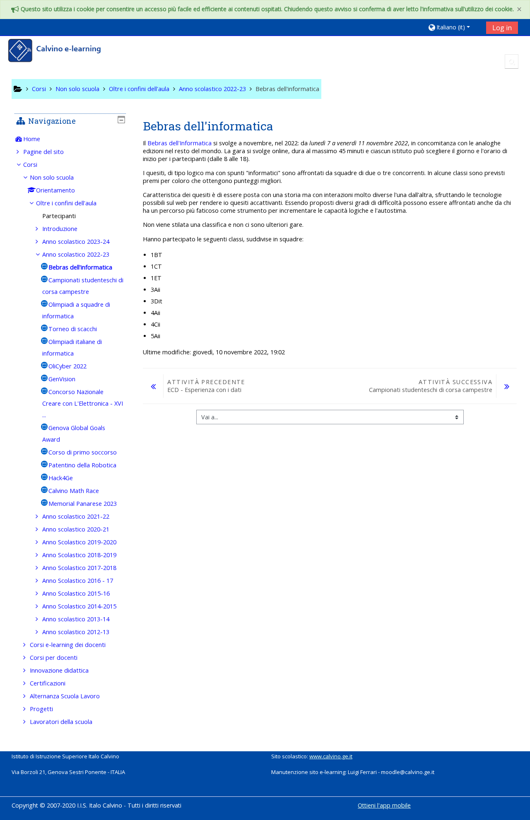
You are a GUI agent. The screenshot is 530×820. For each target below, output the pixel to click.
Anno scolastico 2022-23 (75, 254)
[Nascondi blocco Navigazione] (121, 119)
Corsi (30, 164)
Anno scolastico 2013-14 (75, 619)
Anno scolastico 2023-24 (75, 241)
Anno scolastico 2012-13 (75, 632)
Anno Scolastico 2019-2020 (79, 542)
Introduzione (59, 229)
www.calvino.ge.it (330, 756)
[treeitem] (70, 139)
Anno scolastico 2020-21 (75, 529)
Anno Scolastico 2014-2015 (79, 606)
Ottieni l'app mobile (384, 805)
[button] (454, 27)
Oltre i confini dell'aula (66, 203)
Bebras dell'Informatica (179, 143)
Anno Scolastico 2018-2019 (79, 555)
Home (31, 139)
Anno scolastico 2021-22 (75, 516)
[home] (60, 51)
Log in (502, 27)
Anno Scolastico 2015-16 (76, 593)
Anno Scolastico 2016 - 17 (77, 580)
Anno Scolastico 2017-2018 (79, 568)
